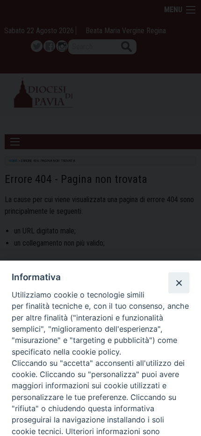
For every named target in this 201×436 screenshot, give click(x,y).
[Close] (178, 282)
